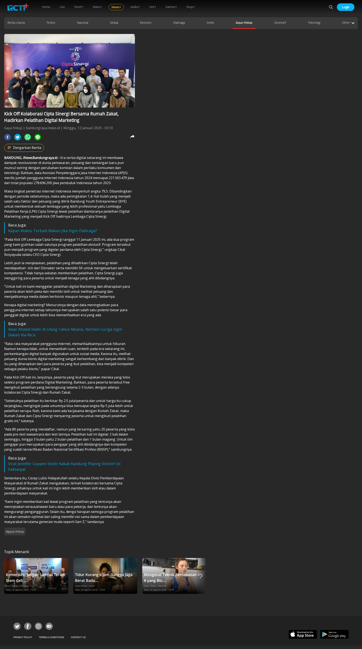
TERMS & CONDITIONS (51, 637)
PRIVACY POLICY (22, 637)
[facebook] (7, 137)
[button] (201, 576)
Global (114, 23)
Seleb (210, 23)
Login (345, 7)
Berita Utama (16, 23)
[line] (37, 137)
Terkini (51, 23)
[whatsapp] (27, 137)
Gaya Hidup (244, 23)
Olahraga (179, 23)
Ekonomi (145, 23)
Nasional (82, 23)
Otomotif (280, 23)
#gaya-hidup (15, 531)
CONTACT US (78, 637)
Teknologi (314, 23)
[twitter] (17, 137)
